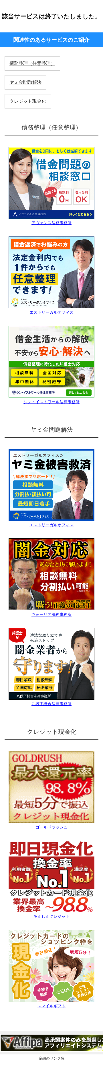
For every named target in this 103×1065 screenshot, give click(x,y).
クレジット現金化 (27, 101)
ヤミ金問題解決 (25, 82)
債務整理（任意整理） (32, 63)
